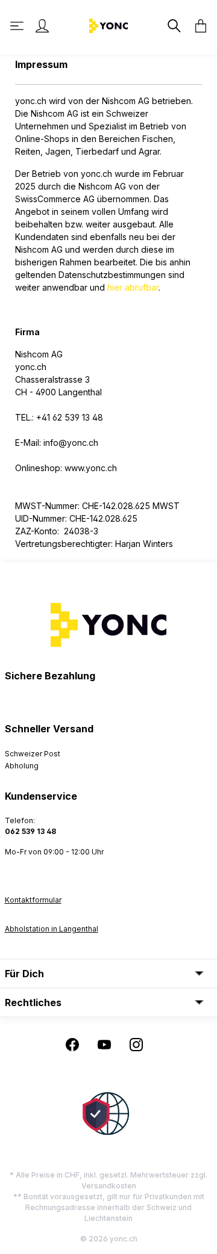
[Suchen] (173, 26)
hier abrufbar (133, 287)
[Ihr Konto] (42, 26)
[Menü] (18, 26)
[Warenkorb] (197, 26)
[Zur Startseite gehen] (108, 25)
